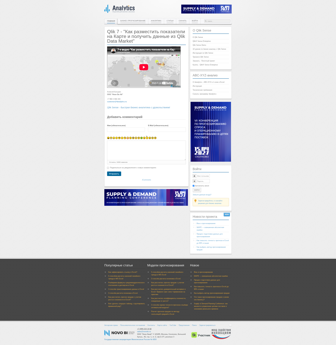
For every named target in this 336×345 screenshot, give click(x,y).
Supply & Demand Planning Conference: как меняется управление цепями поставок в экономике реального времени (211, 306)
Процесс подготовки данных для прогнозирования (210, 235)
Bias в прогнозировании (206, 223)
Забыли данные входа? (202, 195)
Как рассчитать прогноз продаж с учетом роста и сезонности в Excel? (124, 298)
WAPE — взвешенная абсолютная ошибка (210, 228)
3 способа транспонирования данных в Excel (126, 289)
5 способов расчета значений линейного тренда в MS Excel (124, 277)
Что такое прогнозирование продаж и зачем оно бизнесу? (211, 298)
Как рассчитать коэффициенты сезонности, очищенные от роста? (168, 299)
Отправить (114, 174)
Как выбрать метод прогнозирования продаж (211, 248)
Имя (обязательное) (116, 125)
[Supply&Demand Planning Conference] (211, 161)
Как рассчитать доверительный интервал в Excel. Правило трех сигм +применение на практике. (168, 291)
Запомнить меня (202, 186)
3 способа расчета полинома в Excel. (123, 293)
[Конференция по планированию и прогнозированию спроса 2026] (206, 13)
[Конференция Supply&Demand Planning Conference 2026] (146, 205)
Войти (197, 190)
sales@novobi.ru (144, 332)
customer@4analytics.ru (117, 102)
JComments (146, 180)
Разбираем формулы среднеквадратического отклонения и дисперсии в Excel (126, 284)
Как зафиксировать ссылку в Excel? (122, 272)
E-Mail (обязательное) (158, 125)
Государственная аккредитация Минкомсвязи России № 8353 (130, 339)
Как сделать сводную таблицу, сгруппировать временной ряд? (126, 305)
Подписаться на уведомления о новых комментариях (133, 168)
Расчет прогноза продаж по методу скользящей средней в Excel (165, 312)
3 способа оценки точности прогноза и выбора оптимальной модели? (169, 306)
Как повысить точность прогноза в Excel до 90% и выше (213, 241)
